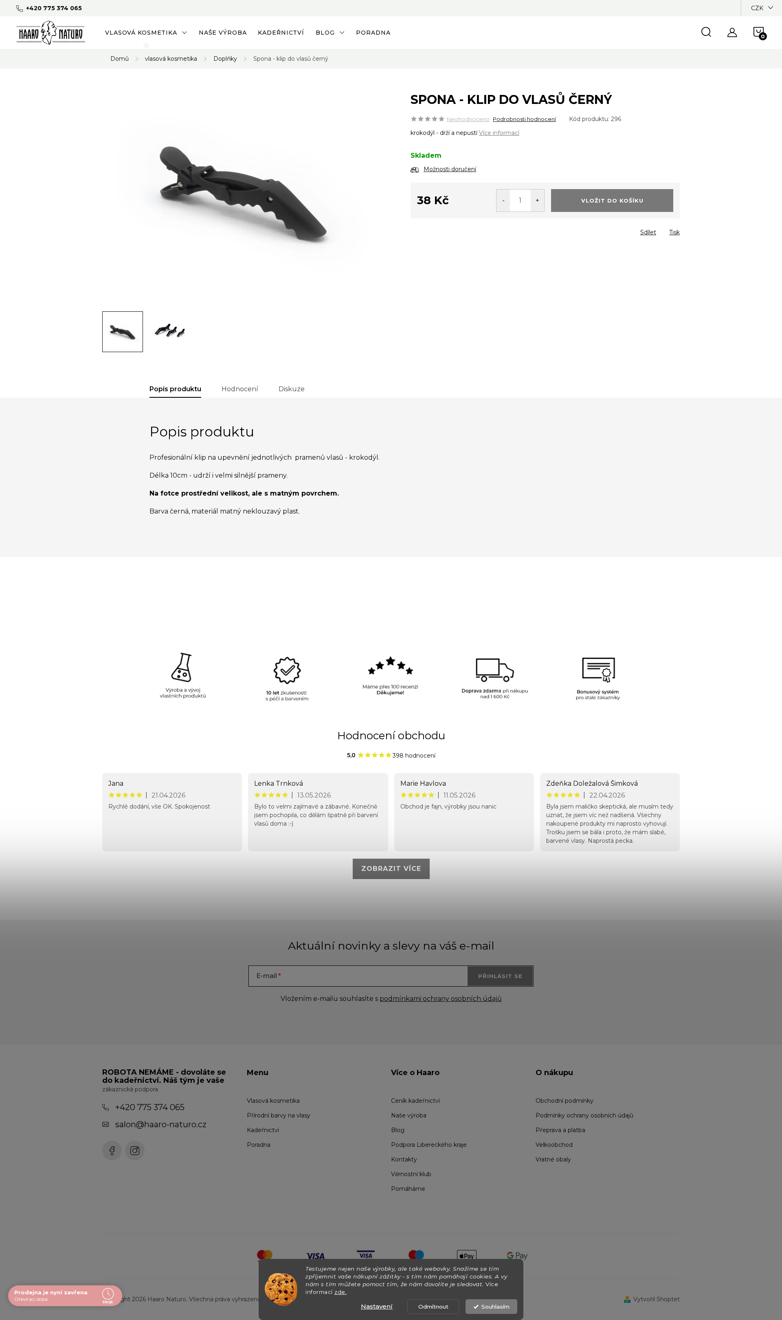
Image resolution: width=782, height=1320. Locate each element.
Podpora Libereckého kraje (429, 1144)
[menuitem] (146, 32)
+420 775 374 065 (150, 1107)
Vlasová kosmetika (273, 1100)
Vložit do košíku (612, 200)
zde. (340, 1292)
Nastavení (377, 1306)
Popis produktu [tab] (175, 389)
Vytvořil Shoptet (656, 1299)
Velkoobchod (554, 1144)
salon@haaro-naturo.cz (160, 1124)
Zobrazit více (391, 869)
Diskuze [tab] (292, 389)
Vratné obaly (553, 1159)
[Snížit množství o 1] (503, 201)
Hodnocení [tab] (240, 389)
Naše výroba (408, 1115)
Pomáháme (408, 1188)
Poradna (258, 1144)
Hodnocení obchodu (391, 735)
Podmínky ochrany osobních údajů (584, 1115)
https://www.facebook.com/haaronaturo (112, 1150)
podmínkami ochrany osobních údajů (441, 999)
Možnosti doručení (450, 169)
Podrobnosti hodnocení (524, 119)
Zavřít (457, 230)
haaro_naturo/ (135, 1150)
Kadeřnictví (263, 1130)
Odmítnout (433, 1306)
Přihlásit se (500, 976)
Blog (397, 1130)
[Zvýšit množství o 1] (537, 201)
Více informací (499, 133)
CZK (757, 8)
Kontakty (404, 1159)
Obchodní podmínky (564, 1100)
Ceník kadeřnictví (415, 1100)
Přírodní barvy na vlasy (278, 1115)
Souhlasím (495, 1306)
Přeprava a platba (560, 1130)
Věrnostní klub (411, 1174)
